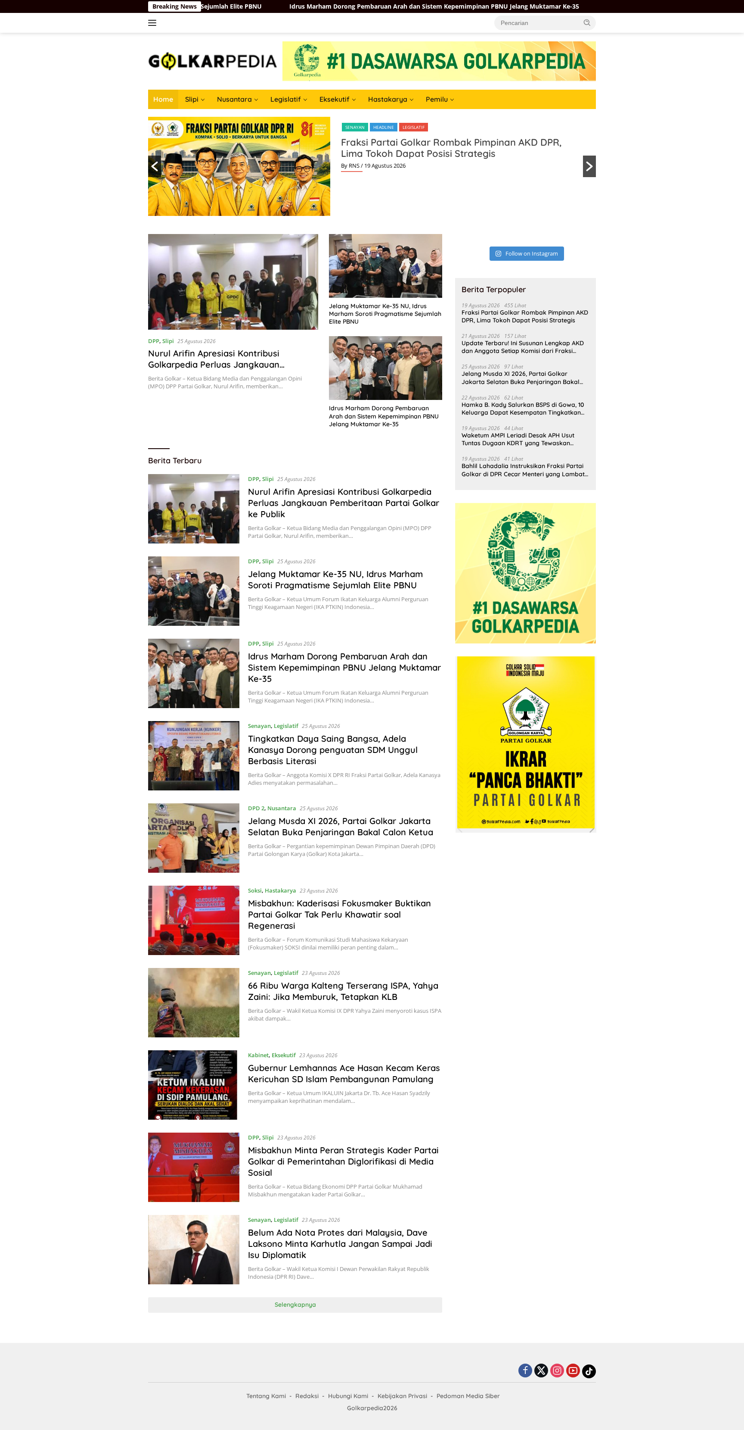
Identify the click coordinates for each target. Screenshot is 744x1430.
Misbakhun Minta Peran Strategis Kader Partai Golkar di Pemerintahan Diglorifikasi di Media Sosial (343, 1161)
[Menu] (154, 23)
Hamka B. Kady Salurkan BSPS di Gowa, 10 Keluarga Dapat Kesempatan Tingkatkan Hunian (523, 408)
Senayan (355, 127)
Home (163, 99)
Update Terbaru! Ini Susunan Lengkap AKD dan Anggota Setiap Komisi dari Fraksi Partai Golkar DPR (523, 347)
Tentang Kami (266, 1396)
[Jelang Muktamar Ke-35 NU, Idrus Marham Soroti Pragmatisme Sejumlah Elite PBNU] (385, 266)
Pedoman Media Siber (468, 1396)
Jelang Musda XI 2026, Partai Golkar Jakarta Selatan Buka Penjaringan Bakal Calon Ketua (340, 826)
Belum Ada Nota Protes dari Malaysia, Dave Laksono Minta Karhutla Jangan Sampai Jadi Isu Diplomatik (340, 1243)
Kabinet (258, 1055)
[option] (372, 166)
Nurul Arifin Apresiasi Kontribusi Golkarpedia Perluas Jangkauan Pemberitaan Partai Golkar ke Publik (222, 364)
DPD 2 (256, 808)
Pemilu (437, 99)
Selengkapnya (295, 1304)
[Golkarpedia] (212, 60)
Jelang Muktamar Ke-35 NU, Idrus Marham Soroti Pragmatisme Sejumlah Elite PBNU (385, 313)
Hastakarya (387, 99)
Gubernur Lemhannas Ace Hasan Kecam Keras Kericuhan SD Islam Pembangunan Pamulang (344, 1073)
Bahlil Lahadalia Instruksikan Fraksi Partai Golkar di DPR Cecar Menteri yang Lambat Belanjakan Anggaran (523, 470)
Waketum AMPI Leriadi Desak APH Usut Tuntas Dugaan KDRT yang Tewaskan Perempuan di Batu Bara (518, 439)
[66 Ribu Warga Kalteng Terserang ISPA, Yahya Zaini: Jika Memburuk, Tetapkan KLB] (193, 1002)
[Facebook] (525, 1371)
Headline (383, 127)
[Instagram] (557, 1371)
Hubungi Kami (348, 1396)
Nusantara (234, 99)
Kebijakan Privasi (402, 1396)
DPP (153, 341)
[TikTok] (589, 1371)
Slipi (191, 99)
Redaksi (307, 1396)
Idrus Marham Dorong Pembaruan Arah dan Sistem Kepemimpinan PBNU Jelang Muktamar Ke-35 (354, 6)
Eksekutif (334, 99)
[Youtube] (573, 1371)
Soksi (255, 890)
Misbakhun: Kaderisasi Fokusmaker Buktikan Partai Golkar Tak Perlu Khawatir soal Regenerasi (339, 914)
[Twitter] (541, 1371)
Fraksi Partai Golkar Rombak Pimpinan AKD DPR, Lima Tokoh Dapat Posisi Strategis (451, 147)
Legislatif (285, 99)
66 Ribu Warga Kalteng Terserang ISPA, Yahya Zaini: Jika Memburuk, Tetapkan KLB (343, 991)
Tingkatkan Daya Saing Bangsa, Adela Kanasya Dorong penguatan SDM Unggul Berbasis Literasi (333, 749)
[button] (587, 22)
